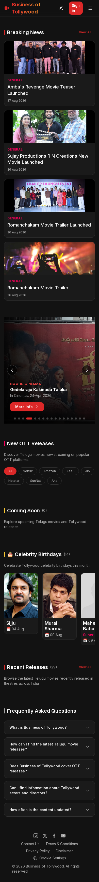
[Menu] (90, 8)
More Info (24, 407)
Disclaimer (64, 851)
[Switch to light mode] (61, 8)
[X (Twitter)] (44, 835)
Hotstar (14, 481)
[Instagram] (35, 835)
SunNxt (35, 481)
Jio (87, 471)
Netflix (28, 471)
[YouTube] (63, 835)
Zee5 (71, 471)
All (10, 471)
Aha (54, 481)
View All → (87, 32)
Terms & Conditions (61, 844)
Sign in (76, 8)
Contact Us (30, 844)
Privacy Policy (38, 851)
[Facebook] (54, 835)
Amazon (49, 471)
